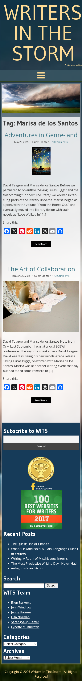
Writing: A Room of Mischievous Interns (39, 558)
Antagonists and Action (27, 568)
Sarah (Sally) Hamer (25, 622)
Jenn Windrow (21, 607)
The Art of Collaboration (41, 269)
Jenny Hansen (21, 612)
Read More (41, 244)
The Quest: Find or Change (30, 544)
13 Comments (60, 142)
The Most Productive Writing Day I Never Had (43, 563)
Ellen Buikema (21, 602)
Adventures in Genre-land (41, 135)
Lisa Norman (20, 617)
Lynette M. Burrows (25, 627)
